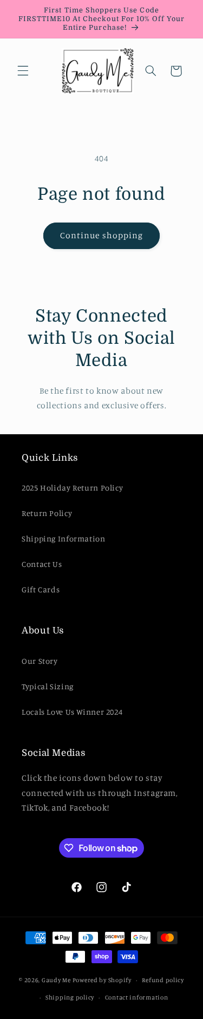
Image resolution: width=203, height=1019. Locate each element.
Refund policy (163, 980)
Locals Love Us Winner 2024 (72, 711)
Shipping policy (69, 997)
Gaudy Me (56, 980)
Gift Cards (41, 589)
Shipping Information (64, 538)
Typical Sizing (48, 686)
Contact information (136, 997)
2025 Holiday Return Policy (72, 487)
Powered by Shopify (102, 980)
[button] (22, 70)
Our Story (40, 660)
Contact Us (42, 564)
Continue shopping (101, 235)
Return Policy (47, 513)
